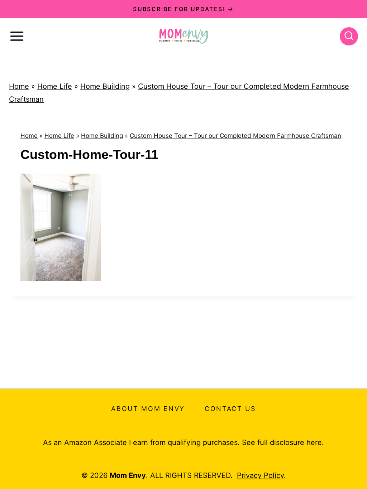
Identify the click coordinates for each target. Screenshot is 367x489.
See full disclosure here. (283, 442)
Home (19, 86)
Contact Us (230, 408)
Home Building (105, 86)
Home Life (54, 86)
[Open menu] (17, 36)
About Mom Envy (148, 408)
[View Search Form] (349, 36)
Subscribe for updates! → (183, 9)
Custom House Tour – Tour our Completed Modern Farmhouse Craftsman (235, 135)
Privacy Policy (260, 475)
